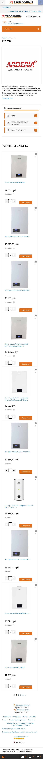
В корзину (26, 202)
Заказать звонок (22, 705)
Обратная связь (23, 710)
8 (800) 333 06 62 (33, 16)
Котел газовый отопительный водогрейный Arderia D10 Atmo (16, 399)
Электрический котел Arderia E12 (17, 452)
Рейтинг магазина (21, 737)
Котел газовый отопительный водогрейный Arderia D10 (16, 345)
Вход (28, 11)
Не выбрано (6, 7)
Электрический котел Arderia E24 (17, 559)
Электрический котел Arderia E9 (17, 236)
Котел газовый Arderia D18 (15, 667)
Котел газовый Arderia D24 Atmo (17, 613)
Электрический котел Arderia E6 (17, 290)
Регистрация (36, 11)
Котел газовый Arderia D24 (15, 182)
